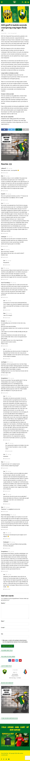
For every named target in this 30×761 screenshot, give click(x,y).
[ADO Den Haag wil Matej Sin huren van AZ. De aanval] (22, 739)
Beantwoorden (5, 172)
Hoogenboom (4, 378)
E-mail (3, 627)
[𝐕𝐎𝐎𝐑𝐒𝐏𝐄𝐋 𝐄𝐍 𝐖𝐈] (8, 739)
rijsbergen (3, 236)
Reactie (3, 603)
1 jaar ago (10, 168)
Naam (3, 621)
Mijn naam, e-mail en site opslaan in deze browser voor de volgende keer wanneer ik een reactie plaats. (15, 641)
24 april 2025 (3, 33)
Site (2, 634)
